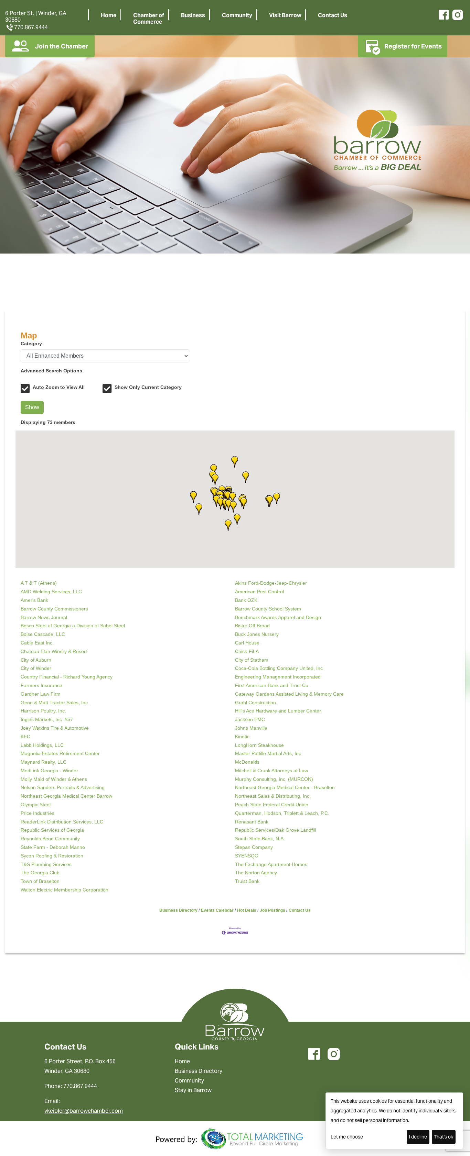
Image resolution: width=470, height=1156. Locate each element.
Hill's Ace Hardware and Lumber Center (278, 711)
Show (32, 407)
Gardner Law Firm (41, 694)
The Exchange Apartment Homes (271, 864)
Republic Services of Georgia (52, 830)
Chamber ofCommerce (148, 18)
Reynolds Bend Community (50, 838)
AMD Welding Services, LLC (51, 591)
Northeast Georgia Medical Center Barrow (66, 796)
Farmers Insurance (41, 685)
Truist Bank (247, 881)
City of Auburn (36, 660)
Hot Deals (246, 910)
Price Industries (37, 813)
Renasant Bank (251, 821)
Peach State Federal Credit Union (271, 804)
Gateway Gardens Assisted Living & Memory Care (289, 694)
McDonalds (247, 762)
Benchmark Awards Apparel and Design (278, 617)
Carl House (247, 643)
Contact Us (332, 15)
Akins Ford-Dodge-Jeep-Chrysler (271, 583)
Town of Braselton (40, 881)
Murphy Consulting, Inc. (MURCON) (274, 779)
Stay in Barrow (193, 1090)
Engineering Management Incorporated (278, 677)
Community (237, 15)
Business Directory (178, 910)
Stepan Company (254, 847)
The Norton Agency (256, 872)
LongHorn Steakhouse (259, 745)
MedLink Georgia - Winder (49, 770)
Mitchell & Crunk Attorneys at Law (271, 770)
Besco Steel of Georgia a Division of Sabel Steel (73, 625)
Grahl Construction (255, 702)
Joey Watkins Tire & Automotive (55, 728)
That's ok (443, 1137)
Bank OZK (246, 600)
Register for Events (413, 46)
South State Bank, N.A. (260, 838)
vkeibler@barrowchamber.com (83, 1110)
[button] (269, 501)
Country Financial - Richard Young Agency (67, 677)
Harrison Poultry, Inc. (43, 711)
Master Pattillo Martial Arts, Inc (268, 753)
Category (31, 343)
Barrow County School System (268, 608)
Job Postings (272, 910)
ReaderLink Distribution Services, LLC (62, 821)
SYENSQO (246, 855)
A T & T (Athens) (39, 583)
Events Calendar (217, 910)
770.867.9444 (31, 27)
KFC (25, 736)
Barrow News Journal (44, 617)
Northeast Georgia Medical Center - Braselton (285, 787)
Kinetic (242, 736)
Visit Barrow (285, 15)
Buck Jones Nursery (257, 634)
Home (108, 15)
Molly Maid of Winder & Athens (54, 779)
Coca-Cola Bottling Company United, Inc (279, 668)
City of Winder (36, 668)
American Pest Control (259, 591)
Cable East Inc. (37, 643)
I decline (418, 1137)
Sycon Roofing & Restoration (52, 855)
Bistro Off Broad (252, 625)
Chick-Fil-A (247, 651)
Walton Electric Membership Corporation (64, 890)
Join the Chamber (61, 46)
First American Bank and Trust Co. (272, 685)
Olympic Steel (36, 804)
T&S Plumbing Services (46, 864)
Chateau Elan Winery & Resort (54, 651)
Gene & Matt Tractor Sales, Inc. (55, 702)
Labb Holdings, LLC (42, 745)
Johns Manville (251, 728)
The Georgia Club (40, 872)
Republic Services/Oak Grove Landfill (275, 830)
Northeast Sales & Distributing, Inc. (273, 796)
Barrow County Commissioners (54, 608)
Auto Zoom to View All (59, 387)
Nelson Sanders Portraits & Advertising (63, 787)
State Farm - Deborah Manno (53, 847)
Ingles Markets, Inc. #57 (47, 719)
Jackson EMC (250, 719)
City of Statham (251, 660)
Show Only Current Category (148, 387)
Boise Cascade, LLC (43, 634)
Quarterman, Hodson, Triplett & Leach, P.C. (282, 813)
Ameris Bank (34, 600)
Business (193, 15)
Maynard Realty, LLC (43, 762)
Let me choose (347, 1137)
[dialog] (394, 1120)
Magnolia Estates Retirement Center (60, 753)
